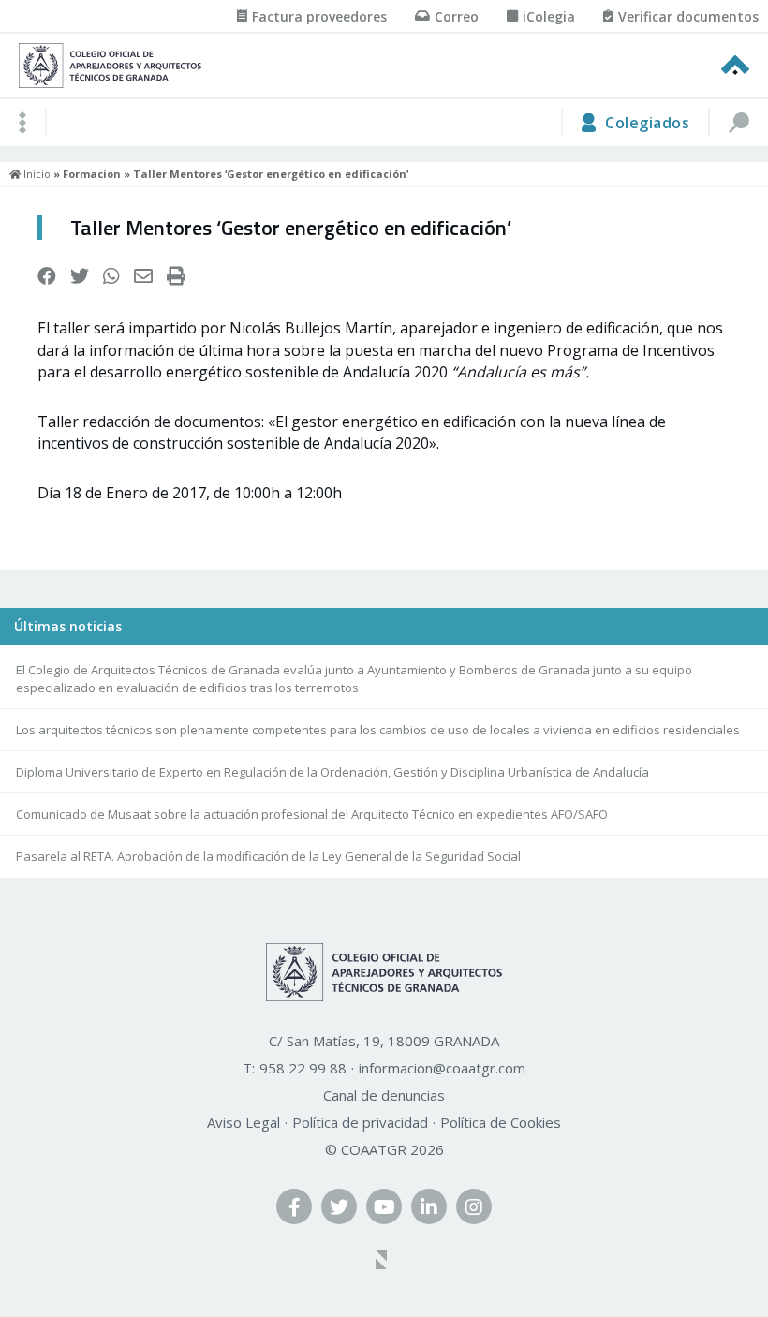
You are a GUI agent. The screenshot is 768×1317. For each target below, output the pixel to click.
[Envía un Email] (143, 276)
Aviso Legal (243, 1122)
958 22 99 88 (303, 1067)
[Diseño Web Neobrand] (384, 1261)
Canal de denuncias (384, 1095)
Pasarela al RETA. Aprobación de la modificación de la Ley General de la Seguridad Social (268, 856)
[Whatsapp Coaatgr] (111, 276)
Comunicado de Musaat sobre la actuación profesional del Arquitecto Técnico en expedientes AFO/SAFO (312, 814)
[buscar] (738, 123)
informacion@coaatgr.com (442, 1067)
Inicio (36, 174)
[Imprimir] (176, 276)
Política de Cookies (500, 1122)
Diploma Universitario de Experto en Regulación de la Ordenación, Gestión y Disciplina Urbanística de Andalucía (332, 771)
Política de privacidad (360, 1122)
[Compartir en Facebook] (46, 276)
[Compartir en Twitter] (79, 276)
